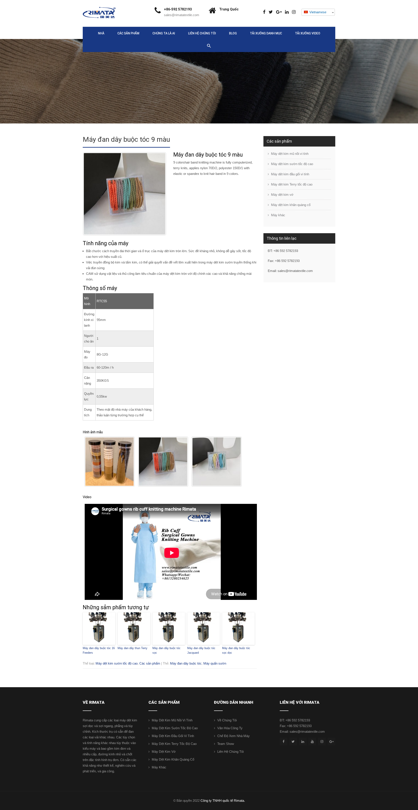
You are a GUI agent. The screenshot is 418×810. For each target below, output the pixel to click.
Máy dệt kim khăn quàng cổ (290, 205)
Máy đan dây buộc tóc (186, 663)
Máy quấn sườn (214, 663)
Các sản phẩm (128, 33)
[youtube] (312, 741)
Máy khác (278, 215)
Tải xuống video (307, 33)
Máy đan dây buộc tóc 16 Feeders (99, 650)
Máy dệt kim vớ (282, 194)
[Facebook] (264, 12)
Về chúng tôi (227, 720)
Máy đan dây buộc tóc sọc (166, 650)
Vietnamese (317, 12)
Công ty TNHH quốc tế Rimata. (223, 800)
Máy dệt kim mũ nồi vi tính (289, 153)
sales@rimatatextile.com (181, 15)
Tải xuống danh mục (266, 33)
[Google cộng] (279, 12)
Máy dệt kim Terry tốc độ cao (291, 184)
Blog (233, 33)
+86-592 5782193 (178, 9)
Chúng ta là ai (163, 33)
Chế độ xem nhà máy (233, 736)
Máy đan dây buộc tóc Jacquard (201, 650)
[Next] (157, 194)
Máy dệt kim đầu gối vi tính (290, 174)
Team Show (225, 744)
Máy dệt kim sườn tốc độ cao (117, 663)
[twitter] (271, 12)
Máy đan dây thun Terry (132, 648)
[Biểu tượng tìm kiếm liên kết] (209, 46)
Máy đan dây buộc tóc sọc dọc (236, 650)
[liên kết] (287, 12)
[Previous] (92, 194)
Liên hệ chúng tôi (202, 33)
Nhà (101, 33)
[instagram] (294, 12)
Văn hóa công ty (230, 728)
